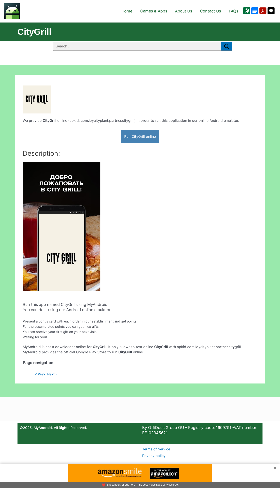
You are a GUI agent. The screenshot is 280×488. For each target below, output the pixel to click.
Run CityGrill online (140, 136)
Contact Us (210, 11)
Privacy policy (154, 455)
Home (126, 11)
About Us (183, 11)
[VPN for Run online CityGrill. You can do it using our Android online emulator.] (246, 10)
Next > (52, 374)
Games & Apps (153, 11)
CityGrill (34, 32)
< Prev (40, 374)
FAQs (233, 11)
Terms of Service (156, 449)
